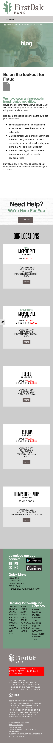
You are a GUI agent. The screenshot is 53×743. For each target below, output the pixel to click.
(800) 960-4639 (28, 267)
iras (11, 633)
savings (13, 609)
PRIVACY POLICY (16, 725)
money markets (13, 626)
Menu (11, 19)
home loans (24, 607)
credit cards (24, 618)
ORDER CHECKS (16, 583)
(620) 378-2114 (28, 447)
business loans (25, 629)
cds (11, 630)
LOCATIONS (14, 578)
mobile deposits (37, 629)
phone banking (13, 621)
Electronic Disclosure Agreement (25, 734)
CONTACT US (15, 580)
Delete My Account (18, 736)
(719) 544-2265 (28, 389)
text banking (36, 621)
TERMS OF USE (15, 727)
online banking (13, 613)
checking (13, 606)
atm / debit (14, 617)
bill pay (36, 625)
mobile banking (36, 616)
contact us (25, 219)
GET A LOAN (14, 586)
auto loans (24, 613)
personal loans (26, 624)
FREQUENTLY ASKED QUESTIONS (24, 588)
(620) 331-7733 (28, 329)
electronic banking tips (38, 636)
